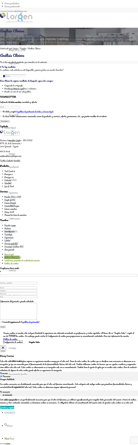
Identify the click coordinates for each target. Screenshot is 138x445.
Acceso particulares (11, 3)
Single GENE (9, 199)
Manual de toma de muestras (15, 214)
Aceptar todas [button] (34, 342)
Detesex (7, 180)
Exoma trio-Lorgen (11, 205)
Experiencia (8, 237)
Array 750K (9, 211)
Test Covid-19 (9, 171)
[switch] (1, 395)
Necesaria (6, 376)
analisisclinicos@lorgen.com (10, 155)
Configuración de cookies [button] (13, 342)
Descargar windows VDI (13, 246)
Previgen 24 (9, 177)
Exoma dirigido (10, 202)
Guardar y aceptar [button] (7, 407)
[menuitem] (71, 3)
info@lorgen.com (20, 11)
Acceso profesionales (12, 6)
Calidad (7, 240)
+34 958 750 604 (7, 11)
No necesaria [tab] (5, 391)
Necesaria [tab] (4, 373)
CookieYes (7, 443)
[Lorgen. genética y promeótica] (16, 22)
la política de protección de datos (28, 111)
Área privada (9, 249)
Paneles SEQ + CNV (12, 196)
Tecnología (8, 234)
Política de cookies (10, 339)
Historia (7, 228)
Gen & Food (9, 186)
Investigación (9, 231)
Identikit (7, 183)
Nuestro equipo (10, 225)
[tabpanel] (69, 386)
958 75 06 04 (5, 151)
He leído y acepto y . (28, 111)
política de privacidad (31, 321)
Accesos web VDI (11, 243)
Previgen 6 (8, 174)
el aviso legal (48, 111)
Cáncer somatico (10, 208)
